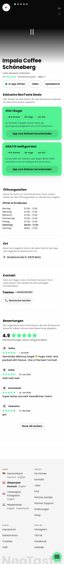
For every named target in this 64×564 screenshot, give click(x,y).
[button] (32, 32)
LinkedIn (39, 547)
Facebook (40, 541)
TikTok (38, 535)
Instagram (40, 529)
